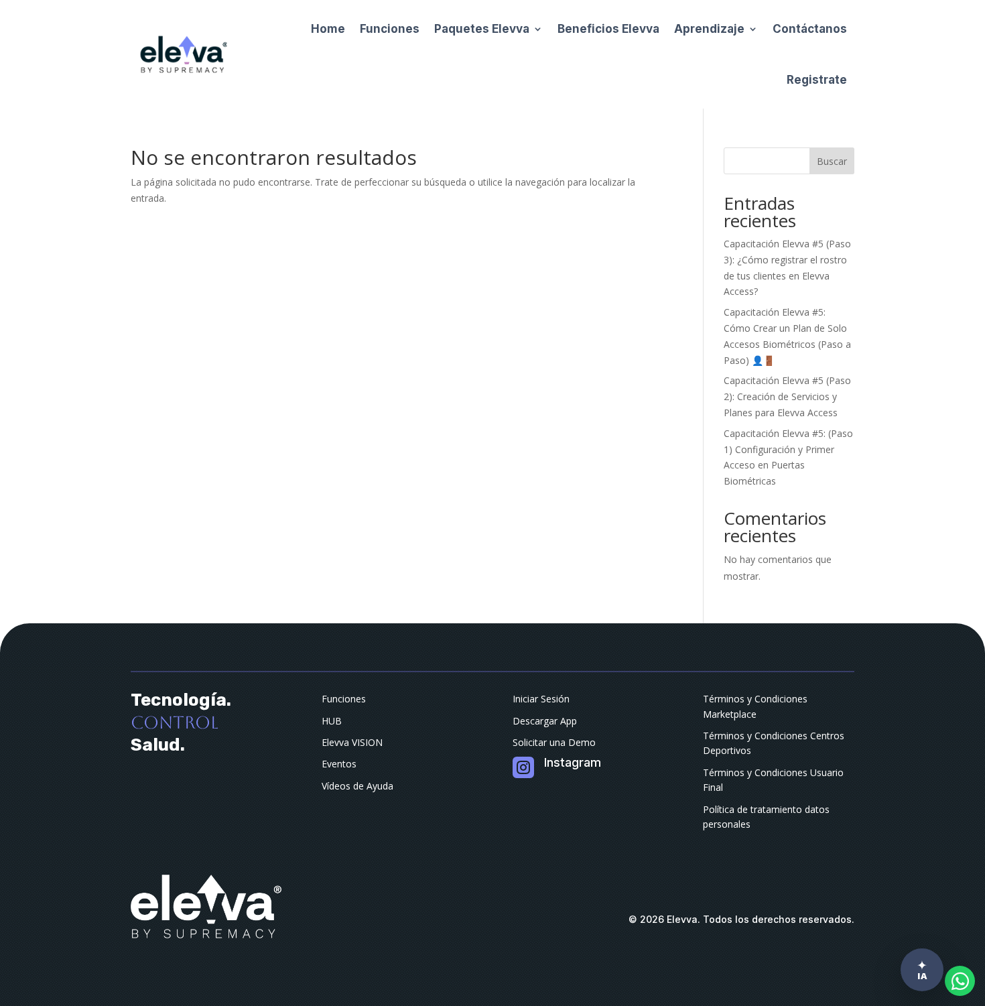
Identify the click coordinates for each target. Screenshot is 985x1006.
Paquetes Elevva (481, 29)
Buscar (832, 161)
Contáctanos (810, 29)
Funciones (389, 29)
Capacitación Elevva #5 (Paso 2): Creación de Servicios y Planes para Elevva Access (787, 396)
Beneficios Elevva (608, 29)
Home (328, 29)
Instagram (572, 762)
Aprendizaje (709, 29)
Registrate (817, 79)
